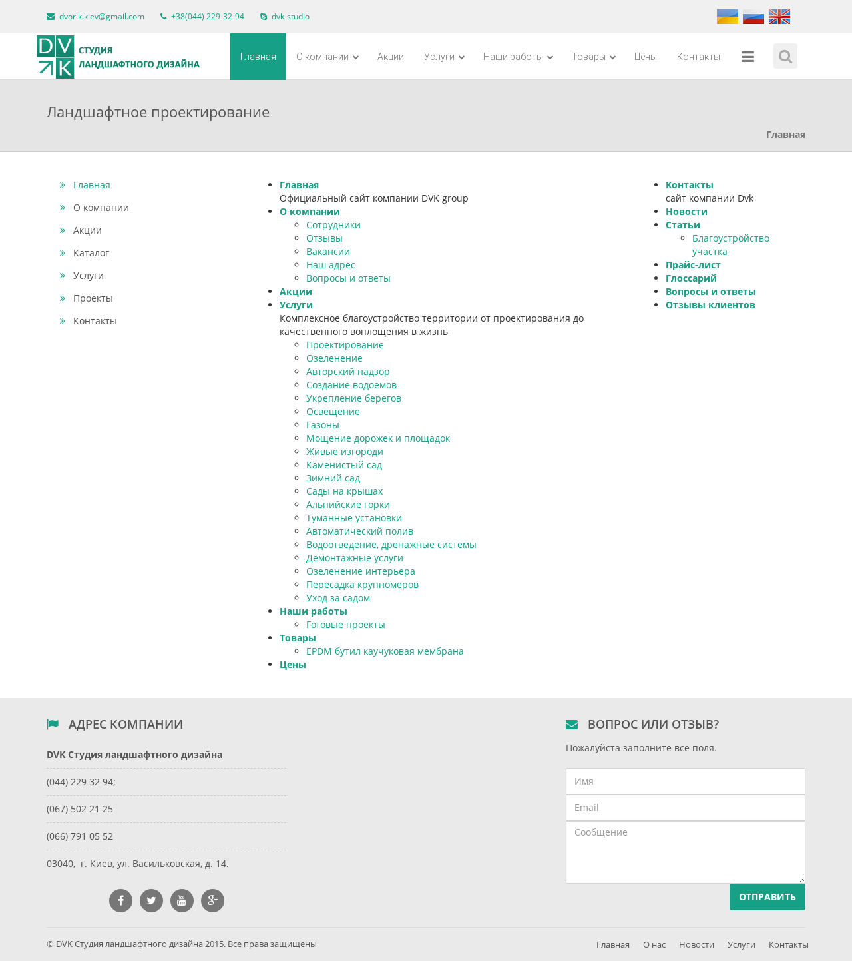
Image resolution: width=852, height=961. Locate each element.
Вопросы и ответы (348, 278)
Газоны (322, 424)
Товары (590, 56)
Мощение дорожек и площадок (378, 438)
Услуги (440, 56)
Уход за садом (338, 597)
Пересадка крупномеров (362, 584)
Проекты (93, 298)
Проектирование (345, 344)
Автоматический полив (359, 531)
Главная (258, 56)
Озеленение (334, 358)
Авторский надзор (348, 371)
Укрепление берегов (353, 398)
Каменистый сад (344, 464)
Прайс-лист (693, 264)
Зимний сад (333, 478)
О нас (654, 944)
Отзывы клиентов (710, 304)
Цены (645, 56)
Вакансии (328, 251)
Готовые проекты (345, 624)
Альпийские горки (348, 504)
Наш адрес (330, 264)
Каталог (91, 252)
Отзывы (324, 238)
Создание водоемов (351, 384)
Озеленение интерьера (360, 571)
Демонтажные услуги (354, 557)
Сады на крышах (344, 491)
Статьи (683, 224)
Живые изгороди (344, 451)
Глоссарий (691, 278)
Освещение (333, 411)
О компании (323, 56)
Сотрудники (333, 224)
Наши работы (514, 56)
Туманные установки (354, 517)
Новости (687, 211)
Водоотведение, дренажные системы (391, 544)
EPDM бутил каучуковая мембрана (385, 651)
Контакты (698, 56)
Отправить (767, 896)
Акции (390, 56)
